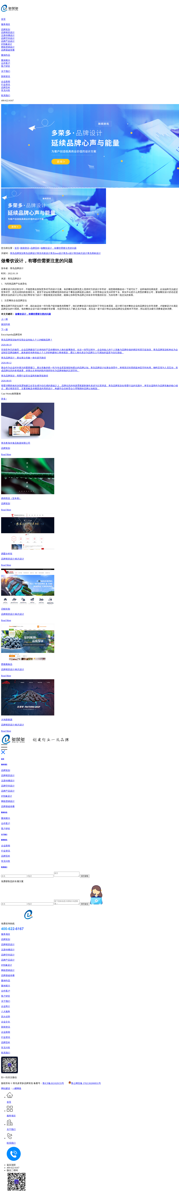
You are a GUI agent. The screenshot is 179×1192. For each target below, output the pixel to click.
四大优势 (5, 1016)
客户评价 (5, 66)
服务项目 (5, 24)
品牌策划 (5, 29)
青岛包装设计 (43, 253)
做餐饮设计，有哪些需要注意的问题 (58, 248)
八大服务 (5, 1011)
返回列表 (5, 324)
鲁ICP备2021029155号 (53, 1083)
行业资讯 (5, 84)
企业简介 (5, 1006)
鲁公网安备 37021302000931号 (86, 1083)
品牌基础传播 (8, 50)
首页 (3, 19)
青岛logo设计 (56, 253)
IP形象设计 (6, 44)
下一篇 (4, 329)
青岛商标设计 (94, 253)
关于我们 (5, 71)
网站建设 (5, 1088)
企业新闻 (5, 81)
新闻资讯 (5, 76)
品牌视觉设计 (8, 32)
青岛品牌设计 (30, 253)
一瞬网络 (16, 1088)
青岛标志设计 (80, 253)
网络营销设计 (8, 47)
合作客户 (5, 63)
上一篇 (4, 319)
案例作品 (5, 55)
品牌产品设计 (8, 41)
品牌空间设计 (8, 38)
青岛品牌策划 (16, 253)
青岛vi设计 (68, 253)
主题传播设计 (8, 35)
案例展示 (5, 60)
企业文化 (5, 1022)
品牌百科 (5, 87)
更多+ (4, 399)
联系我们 (5, 95)
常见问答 (5, 90)
